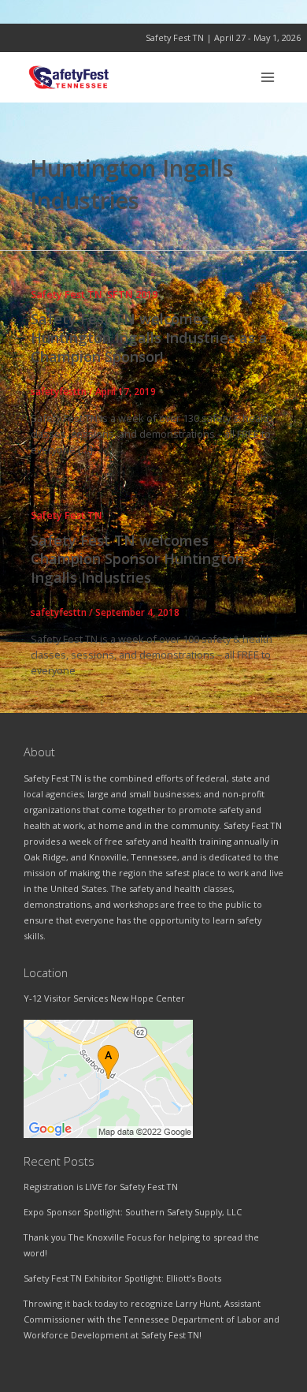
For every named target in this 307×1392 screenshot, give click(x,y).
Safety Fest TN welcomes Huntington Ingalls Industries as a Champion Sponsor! (149, 337)
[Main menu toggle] (268, 77)
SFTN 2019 (132, 294)
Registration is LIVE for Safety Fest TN (101, 1186)
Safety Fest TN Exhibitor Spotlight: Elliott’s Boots (122, 1278)
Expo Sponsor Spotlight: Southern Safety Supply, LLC (133, 1212)
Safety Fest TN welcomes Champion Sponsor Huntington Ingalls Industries (137, 559)
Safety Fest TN (66, 294)
